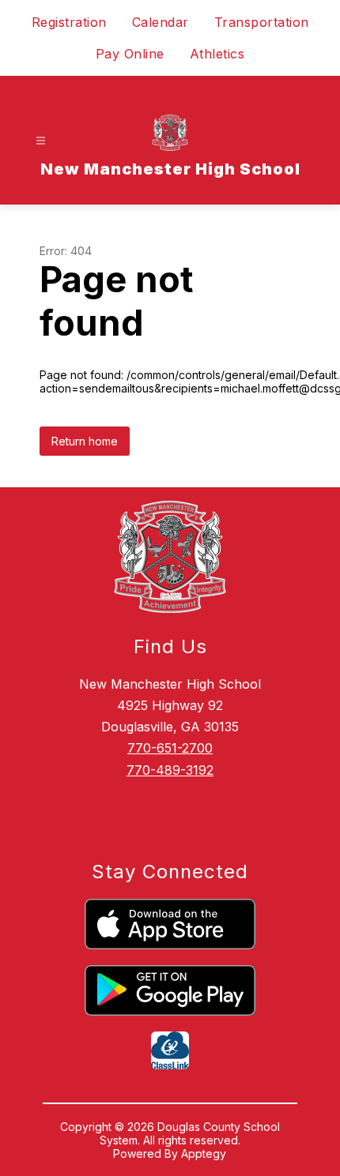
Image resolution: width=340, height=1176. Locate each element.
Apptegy (203, 1153)
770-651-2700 (170, 748)
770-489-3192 (170, 770)
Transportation (261, 22)
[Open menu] (41, 141)
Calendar (160, 22)
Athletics (217, 54)
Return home (84, 441)
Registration (69, 22)
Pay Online (130, 54)
